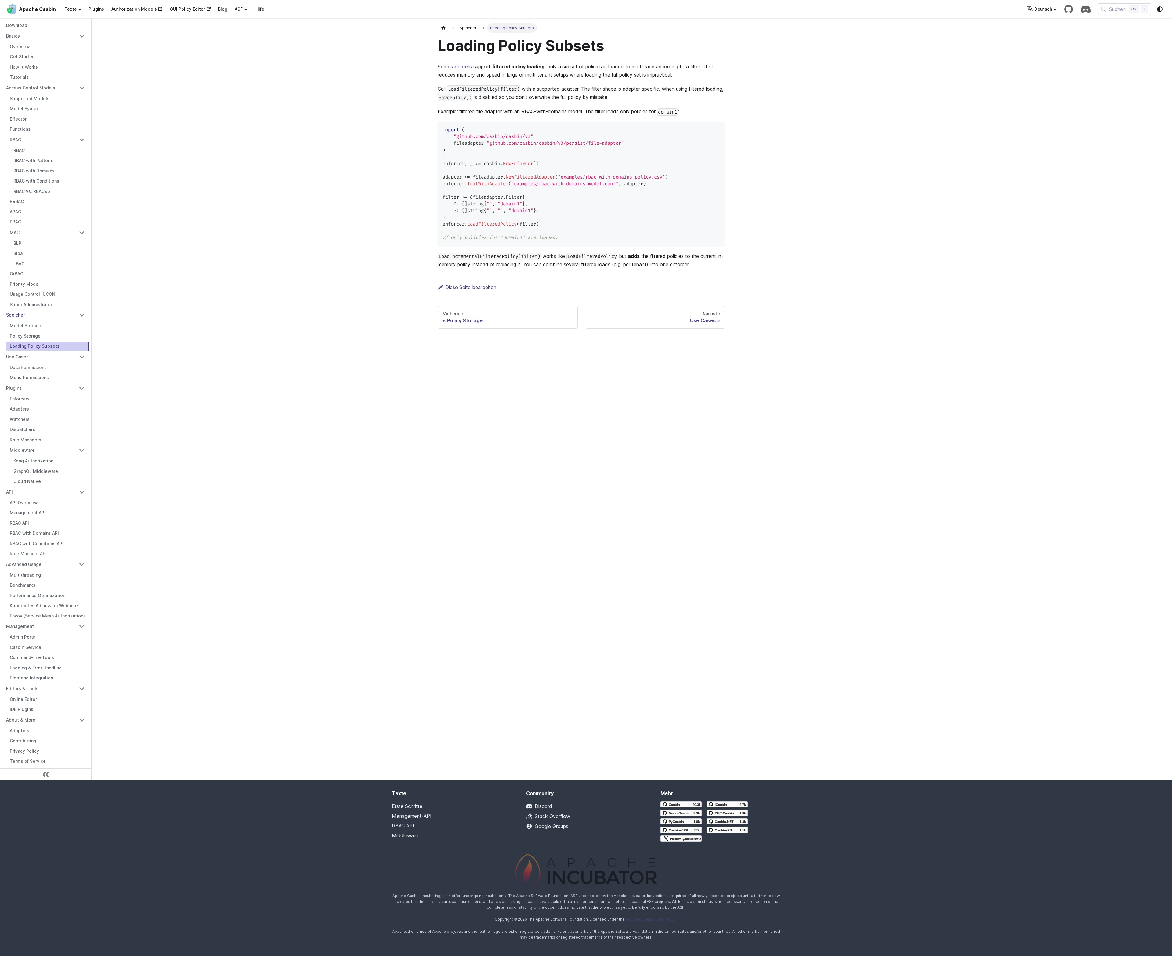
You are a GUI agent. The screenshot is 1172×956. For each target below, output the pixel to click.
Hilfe (259, 9)
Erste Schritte (407, 806)
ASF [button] (239, 9)
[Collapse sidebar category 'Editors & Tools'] (82, 688)
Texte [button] (70, 9)
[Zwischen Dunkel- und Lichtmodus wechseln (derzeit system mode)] (1160, 9)
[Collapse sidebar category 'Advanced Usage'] (82, 564)
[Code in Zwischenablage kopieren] (718, 129)
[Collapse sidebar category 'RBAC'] (82, 140)
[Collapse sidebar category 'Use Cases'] (82, 357)
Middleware (405, 835)
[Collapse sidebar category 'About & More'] (82, 720)
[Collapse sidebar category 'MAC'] (82, 232)
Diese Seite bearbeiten (470, 287)
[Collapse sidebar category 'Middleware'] (82, 450)
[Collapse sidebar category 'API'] (82, 492)
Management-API (412, 816)
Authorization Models (134, 9)
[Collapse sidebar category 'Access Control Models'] (82, 88)
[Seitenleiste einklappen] (46, 774)
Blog (222, 9)
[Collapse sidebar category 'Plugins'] (82, 388)
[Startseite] (443, 28)
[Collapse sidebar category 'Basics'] (82, 36)
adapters (462, 66)
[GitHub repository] (1068, 9)
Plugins (96, 9)
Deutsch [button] (1043, 9)
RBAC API (403, 826)
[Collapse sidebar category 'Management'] (82, 626)
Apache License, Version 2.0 (651, 919)
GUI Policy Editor (187, 9)
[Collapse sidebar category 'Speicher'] (82, 315)
